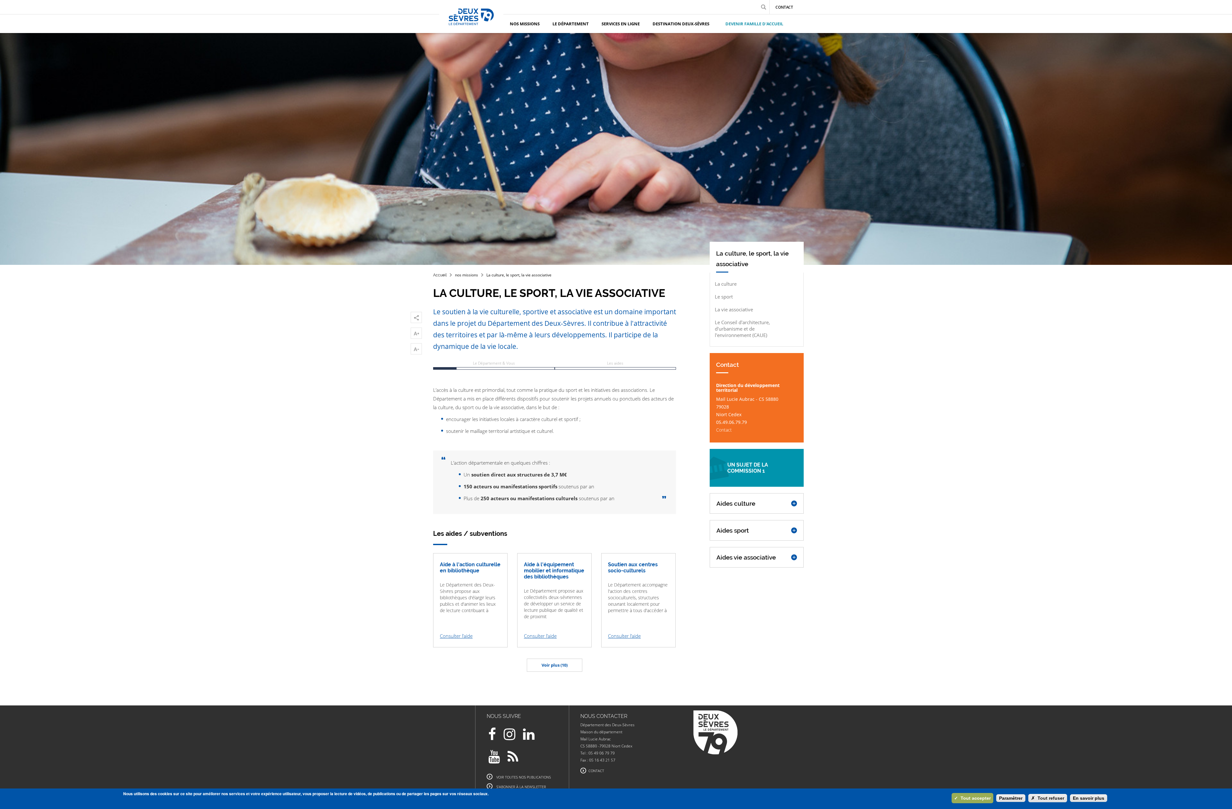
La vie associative (734, 309)
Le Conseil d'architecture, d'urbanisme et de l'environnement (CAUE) (742, 328)
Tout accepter (972, 798)
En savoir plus (1088, 798)
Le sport (724, 296)
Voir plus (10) (555, 665)
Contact (784, 7)
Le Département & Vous (494, 363)
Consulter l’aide (456, 636)
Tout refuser (1047, 798)
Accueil (440, 275)
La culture (726, 284)
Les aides (615, 363)
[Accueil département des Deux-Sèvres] (471, 24)
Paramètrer (1010, 798)
